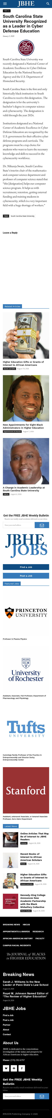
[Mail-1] (14, 1068)
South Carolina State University (22, 216)
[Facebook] (21, 1068)
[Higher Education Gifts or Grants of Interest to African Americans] (26, 335)
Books (23, 864)
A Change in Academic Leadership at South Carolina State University (24, 489)
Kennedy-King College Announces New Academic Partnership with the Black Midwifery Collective (33, 901)
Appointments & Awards (12, 431)
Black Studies (26, 911)
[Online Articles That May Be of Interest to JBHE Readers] (10, 840)
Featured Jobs (12, 584)
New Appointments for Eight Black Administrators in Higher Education (23, 426)
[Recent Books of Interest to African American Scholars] (10, 860)
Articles (24, 843)
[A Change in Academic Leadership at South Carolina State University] (26, 461)
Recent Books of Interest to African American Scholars (31, 857)
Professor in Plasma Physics (15, 639)
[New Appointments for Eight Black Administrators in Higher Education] (26, 398)
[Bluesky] (6, 1068)
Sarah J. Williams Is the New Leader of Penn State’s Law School (26, 983)
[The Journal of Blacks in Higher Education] (26, 4)
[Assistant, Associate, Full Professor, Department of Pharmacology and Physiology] (26, 669)
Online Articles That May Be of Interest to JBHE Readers (34, 836)
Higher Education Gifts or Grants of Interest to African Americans (34, 877)
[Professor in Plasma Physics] (26, 613)
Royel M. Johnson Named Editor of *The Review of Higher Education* (25, 994)
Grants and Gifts (9, 369)
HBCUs (7, 10)
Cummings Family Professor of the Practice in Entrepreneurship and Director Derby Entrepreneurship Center (22, 757)
